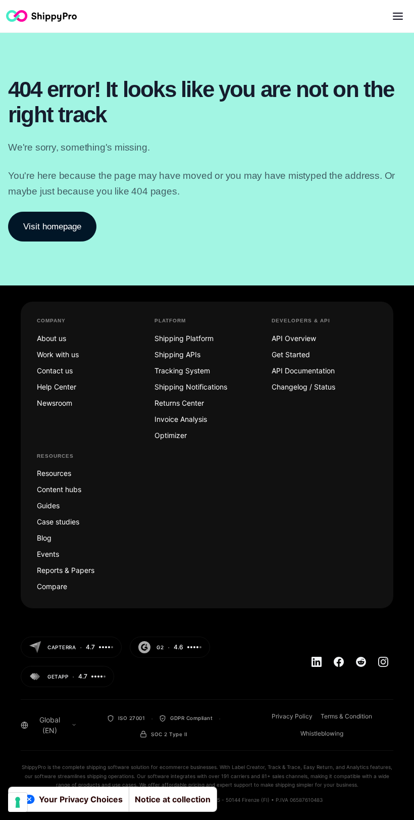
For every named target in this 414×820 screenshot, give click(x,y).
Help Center (56, 386)
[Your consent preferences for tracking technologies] (17, 802)
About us (51, 338)
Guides (48, 505)
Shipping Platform (184, 338)
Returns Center (179, 403)
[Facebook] (339, 662)
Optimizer (170, 435)
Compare (52, 586)
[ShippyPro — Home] (41, 16)
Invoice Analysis (180, 419)
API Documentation (303, 370)
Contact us (55, 370)
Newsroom (54, 403)
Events (48, 554)
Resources (54, 473)
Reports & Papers (65, 570)
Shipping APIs (177, 354)
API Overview (294, 338)
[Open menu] (398, 16)
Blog (44, 538)
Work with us (58, 354)
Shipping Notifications (190, 386)
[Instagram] (383, 662)
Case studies (58, 521)
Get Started (291, 354)
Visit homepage (52, 226)
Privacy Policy (292, 716)
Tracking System (182, 370)
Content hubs (59, 489)
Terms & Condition (346, 716)
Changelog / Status (303, 386)
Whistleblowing (321, 733)
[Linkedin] (316, 662)
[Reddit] (361, 662)
